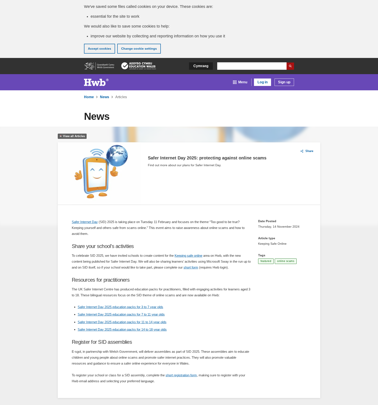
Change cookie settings (139, 48)
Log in (262, 82)
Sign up (284, 82)
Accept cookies (99, 48)
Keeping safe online (188, 255)
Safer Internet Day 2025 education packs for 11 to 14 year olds (122, 322)
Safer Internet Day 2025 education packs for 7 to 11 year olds (121, 314)
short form (191, 267)
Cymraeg (200, 66)
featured (266, 261)
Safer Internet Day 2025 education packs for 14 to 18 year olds (122, 329)
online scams (285, 261)
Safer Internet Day (85, 222)
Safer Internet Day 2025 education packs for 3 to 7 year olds (120, 307)
